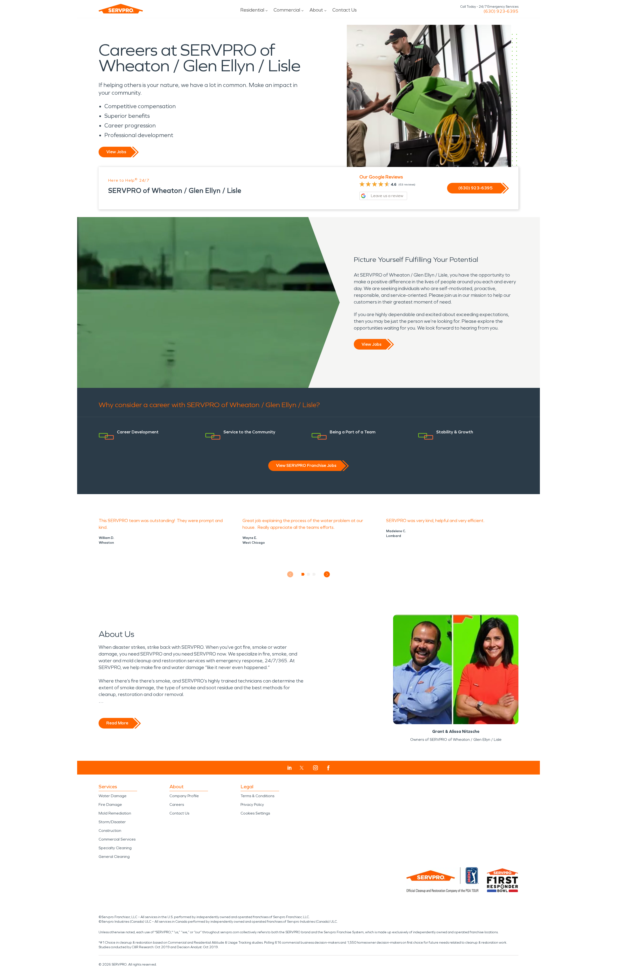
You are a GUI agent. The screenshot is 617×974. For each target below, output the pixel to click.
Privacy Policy (252, 804)
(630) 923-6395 (500, 11)
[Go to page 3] (314, 574)
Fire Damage (110, 804)
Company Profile (184, 796)
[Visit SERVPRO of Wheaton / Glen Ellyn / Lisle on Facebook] (328, 767)
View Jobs (116, 151)
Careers (176, 804)
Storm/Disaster (112, 822)
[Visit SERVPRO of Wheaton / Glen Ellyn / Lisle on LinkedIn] (290, 768)
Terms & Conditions (257, 796)
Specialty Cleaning (115, 848)
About (316, 9)
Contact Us (344, 10)
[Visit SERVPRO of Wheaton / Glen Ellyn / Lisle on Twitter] (301, 768)
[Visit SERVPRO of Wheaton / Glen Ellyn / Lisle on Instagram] (315, 768)
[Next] (327, 574)
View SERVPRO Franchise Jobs (306, 465)
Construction (110, 830)
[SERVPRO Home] (121, 8)
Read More (117, 723)
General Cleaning (114, 856)
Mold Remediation (115, 813)
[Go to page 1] (303, 574)
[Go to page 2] (308, 574)
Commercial (287, 9)
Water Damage (113, 796)
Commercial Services (117, 839)
